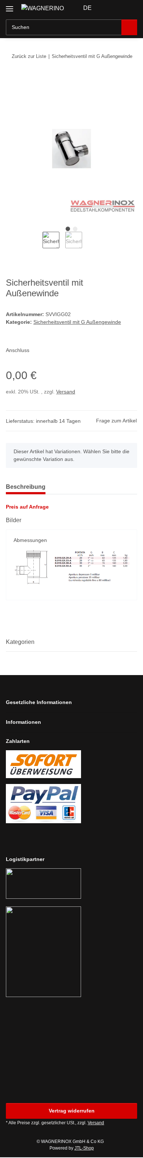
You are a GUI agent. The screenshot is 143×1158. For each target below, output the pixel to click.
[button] (108, 8)
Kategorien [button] (20, 642)
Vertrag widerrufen (72, 1111)
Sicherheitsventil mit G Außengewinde (77, 322)
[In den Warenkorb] (12, 79)
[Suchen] (129, 27)
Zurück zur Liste (29, 56)
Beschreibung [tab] (25, 487)
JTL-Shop (84, 1148)
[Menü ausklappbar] (9, 6)
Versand (65, 392)
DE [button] (87, 8)
